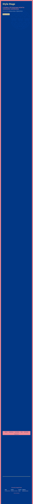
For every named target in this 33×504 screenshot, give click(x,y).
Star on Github (6, 14)
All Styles (26, 432)
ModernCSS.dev (20, 11)
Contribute (17, 432)
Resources (16, 434)
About (6, 432)
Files (22, 432)
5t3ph (19, 490)
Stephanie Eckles (12, 11)
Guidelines (11, 432)
